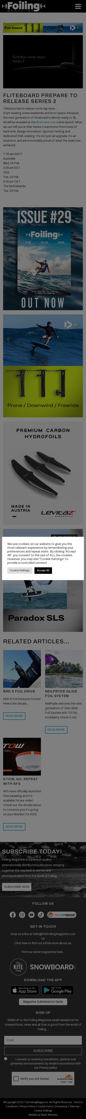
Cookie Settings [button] (20, 570)
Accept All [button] (43, 570)
